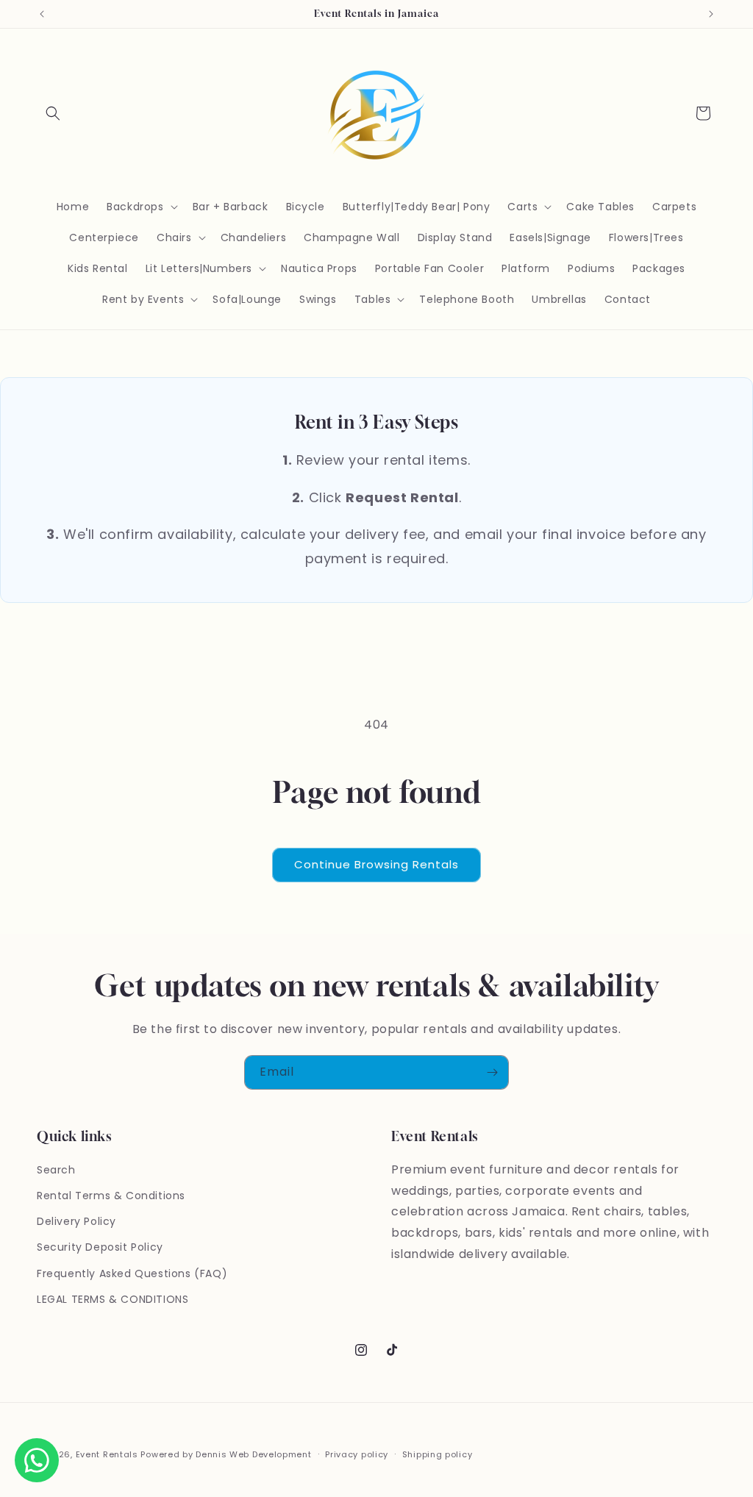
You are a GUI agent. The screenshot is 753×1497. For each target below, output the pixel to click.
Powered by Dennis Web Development (225, 1454)
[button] (53, 113)
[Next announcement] (711, 14)
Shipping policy (437, 1454)
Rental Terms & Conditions (111, 1195)
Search (56, 1169)
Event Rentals (107, 1454)
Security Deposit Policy (100, 1247)
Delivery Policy (76, 1221)
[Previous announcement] (42, 14)
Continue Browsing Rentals (376, 864)
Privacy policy (356, 1454)
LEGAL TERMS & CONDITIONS (112, 1299)
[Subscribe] (492, 1072)
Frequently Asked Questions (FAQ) (132, 1273)
